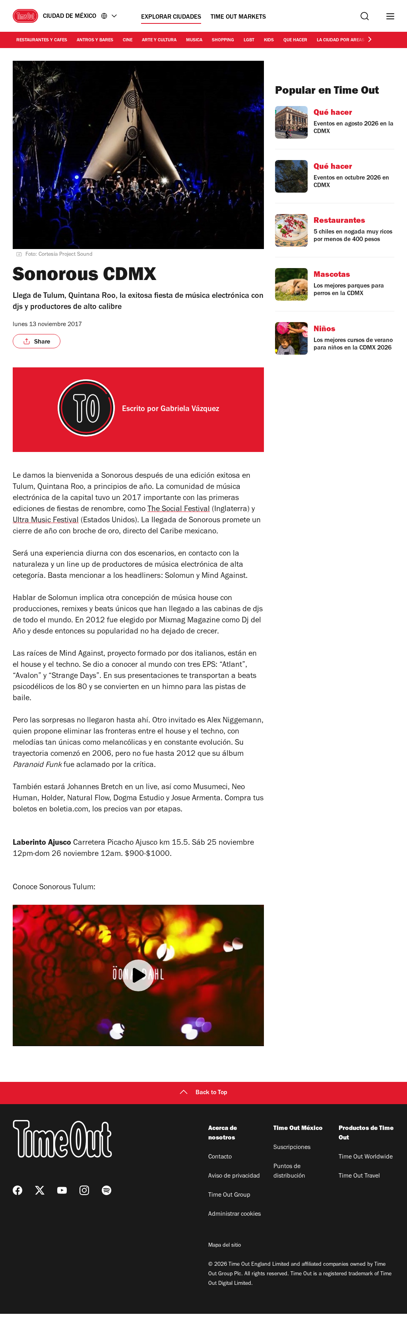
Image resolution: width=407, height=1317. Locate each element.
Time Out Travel (359, 1176)
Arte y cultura (159, 40)
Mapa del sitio (224, 1246)
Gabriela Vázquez (190, 410)
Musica (194, 40)
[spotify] (106, 1190)
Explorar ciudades (171, 17)
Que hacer (295, 40)
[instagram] (84, 1190)
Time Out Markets (238, 17)
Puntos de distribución (289, 1172)
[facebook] (17, 1190)
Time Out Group (229, 1195)
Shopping (223, 40)
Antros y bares (95, 40)
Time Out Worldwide (366, 1157)
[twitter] (40, 1190)
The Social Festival (178, 510)
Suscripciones (291, 1148)
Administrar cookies (234, 1214)
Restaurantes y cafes (41, 40)
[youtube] (62, 1190)
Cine (127, 40)
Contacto (220, 1157)
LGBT (249, 40)
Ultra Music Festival (46, 521)
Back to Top (211, 1093)
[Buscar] (365, 16)
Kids (269, 40)
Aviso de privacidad (234, 1176)
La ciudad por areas (340, 40)
